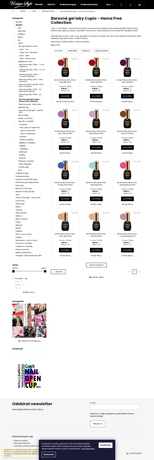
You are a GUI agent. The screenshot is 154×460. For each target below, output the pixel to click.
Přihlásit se (97, 424)
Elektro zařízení (21, 219)
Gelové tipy (20, 204)
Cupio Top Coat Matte (29, 52)
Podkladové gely (22, 173)
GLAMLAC (21, 34)
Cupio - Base (24, 55)
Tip (18, 288)
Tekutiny (19, 210)
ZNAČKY (19, 25)
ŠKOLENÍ (19, 22)
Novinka (19, 285)
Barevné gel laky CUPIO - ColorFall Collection (29, 75)
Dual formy (20, 201)
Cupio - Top (24, 49)
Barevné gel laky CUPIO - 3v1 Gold (30, 95)
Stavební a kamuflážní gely (26, 179)
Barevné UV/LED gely (24, 188)
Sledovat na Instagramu (31, 341)
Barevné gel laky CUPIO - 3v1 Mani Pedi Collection (30, 90)
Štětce (18, 207)
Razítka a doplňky (26, 140)
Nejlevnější (72, 51)
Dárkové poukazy (22, 249)
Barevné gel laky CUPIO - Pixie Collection (31, 80)
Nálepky (23, 146)
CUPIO (20, 43)
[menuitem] (39, 4)
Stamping (23, 124)
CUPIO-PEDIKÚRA (24, 164)
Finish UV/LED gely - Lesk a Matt (28, 197)
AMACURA (22, 31)
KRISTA (20, 37)
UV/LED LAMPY (23, 167)
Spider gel (23, 152)
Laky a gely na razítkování (30, 127)
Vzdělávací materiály (24, 246)
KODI (20, 170)
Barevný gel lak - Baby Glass (30, 104)
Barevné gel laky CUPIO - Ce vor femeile (32, 70)
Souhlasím (105, 445)
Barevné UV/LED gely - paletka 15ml (31, 111)
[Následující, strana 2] (134, 271)
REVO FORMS (23, 115)
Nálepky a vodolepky (27, 143)
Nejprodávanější (101, 51)
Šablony (19, 216)
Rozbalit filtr (28, 292)
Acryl (17, 194)
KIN (19, 40)
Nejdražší (85, 51)
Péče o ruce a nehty (24, 234)
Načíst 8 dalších (96, 265)
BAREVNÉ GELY (23, 107)
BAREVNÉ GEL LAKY (25, 61)
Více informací (88, 448)
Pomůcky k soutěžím (24, 243)
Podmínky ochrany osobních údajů (28, 446)
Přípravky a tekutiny (26, 161)
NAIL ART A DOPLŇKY (26, 121)
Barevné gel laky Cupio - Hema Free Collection (29, 100)
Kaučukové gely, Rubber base (27, 182)
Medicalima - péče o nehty (26, 240)
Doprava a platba (21, 440)
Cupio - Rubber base (27, 58)
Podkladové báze (22, 176)
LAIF (19, 28)
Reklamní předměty (23, 252)
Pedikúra (19, 231)
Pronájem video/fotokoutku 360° (29, 255)
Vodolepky (24, 149)
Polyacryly (20, 185)
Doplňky (22, 155)
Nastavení (49, 454)
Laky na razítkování (27, 130)
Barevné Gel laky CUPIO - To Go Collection (31, 65)
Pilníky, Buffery (21, 213)
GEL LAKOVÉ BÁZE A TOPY (28, 46)
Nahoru (59, 272)
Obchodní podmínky (22, 443)
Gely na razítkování (27, 134)
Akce (18, 282)
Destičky (23, 136)
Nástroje (19, 225)
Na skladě (21, 278)
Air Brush (22, 158)
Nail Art (18, 228)
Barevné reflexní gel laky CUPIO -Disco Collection (32, 85)
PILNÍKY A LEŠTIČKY (25, 118)
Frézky (18, 222)
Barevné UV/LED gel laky (25, 191)
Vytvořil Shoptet (135, 453)
